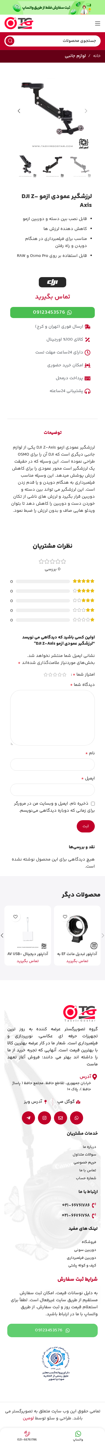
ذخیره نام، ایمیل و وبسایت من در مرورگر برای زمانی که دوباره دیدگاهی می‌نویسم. (54, 807)
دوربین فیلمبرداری (81, 1258)
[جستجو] (10, 41)
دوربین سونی (85, 1250)
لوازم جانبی (75, 56)
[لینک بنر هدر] (52, 7)
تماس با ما (87, 1170)
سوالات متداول (84, 1155)
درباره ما (89, 1147)
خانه (97, 56)
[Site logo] (19, 23)
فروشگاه (89, 1242)
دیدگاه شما (82, 684)
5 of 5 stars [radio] (45, 674)
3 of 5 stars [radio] (54, 674)
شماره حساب (86, 1178)
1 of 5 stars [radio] (64, 674)
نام (90, 753)
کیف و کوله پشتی (82, 1265)
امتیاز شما (84, 674)
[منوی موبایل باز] (98, 23)
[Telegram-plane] (28, 1117)
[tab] (53, 433)
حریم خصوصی (85, 1162)
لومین (28, 1418)
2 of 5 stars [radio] (59, 674)
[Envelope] (60, 1117)
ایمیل (88, 778)
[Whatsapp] (76, 1117)
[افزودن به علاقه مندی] (65, 916)
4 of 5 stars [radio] (50, 674)
